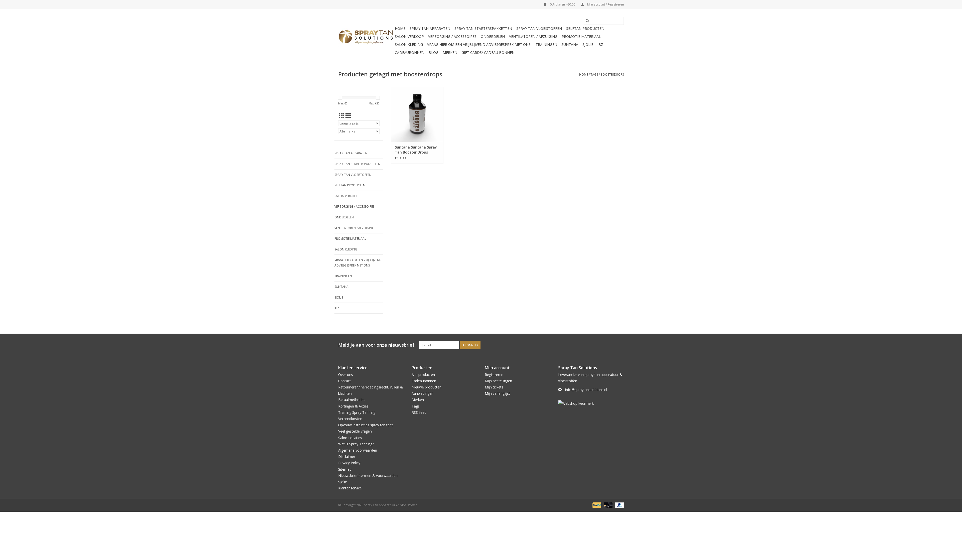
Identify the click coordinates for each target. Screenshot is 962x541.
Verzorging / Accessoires (452, 36)
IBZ (600, 44)
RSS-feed (419, 412)
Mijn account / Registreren (605, 4)
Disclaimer (346, 456)
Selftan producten (585, 28)
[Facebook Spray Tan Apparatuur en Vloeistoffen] (611, 345)
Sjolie (587, 44)
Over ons (345, 374)
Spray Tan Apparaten (430, 28)
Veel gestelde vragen (355, 431)
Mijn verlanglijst (497, 393)
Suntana (569, 44)
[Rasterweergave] (341, 115)
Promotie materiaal (581, 36)
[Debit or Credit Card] (607, 505)
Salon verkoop (409, 36)
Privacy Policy (349, 462)
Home (400, 28)
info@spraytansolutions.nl (586, 389)
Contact (344, 380)
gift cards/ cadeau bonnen (488, 52)
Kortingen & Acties (353, 406)
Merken (450, 52)
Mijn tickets (494, 387)
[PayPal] (596, 505)
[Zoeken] (587, 21)
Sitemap (344, 469)
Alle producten (423, 374)
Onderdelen (493, 36)
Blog (433, 52)
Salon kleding (409, 44)
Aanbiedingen (422, 393)
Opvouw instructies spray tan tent (365, 425)
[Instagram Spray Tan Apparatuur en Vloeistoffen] (620, 345)
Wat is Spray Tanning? (356, 444)
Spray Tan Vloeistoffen (539, 28)
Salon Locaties (350, 437)
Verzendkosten (350, 418)
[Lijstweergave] (348, 115)
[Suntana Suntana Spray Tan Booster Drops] (417, 114)
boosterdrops (612, 74)
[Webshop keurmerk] (591, 403)
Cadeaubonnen (409, 52)
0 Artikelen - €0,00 (562, 4)
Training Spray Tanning (356, 412)
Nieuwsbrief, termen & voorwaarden (368, 475)
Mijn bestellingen (498, 380)
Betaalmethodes (351, 399)
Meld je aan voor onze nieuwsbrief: (376, 345)
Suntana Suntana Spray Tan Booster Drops (416, 150)
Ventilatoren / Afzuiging (533, 36)
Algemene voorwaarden (357, 450)
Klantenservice (350, 488)
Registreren (494, 374)
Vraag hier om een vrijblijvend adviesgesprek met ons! (479, 44)
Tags (594, 74)
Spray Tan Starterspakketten (483, 28)
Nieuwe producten (426, 387)
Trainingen (546, 44)
